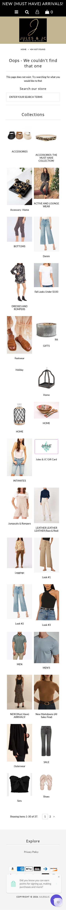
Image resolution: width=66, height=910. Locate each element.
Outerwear (19, 766)
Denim (46, 256)
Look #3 (46, 624)
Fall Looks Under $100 (46, 291)
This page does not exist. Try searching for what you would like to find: (33, 78)
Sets (19, 800)
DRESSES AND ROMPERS (19, 308)
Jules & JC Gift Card (46, 459)
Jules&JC (44, 897)
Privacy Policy (31, 851)
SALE (46, 762)
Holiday (19, 369)
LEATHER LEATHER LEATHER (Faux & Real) (46, 529)
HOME (19, 431)
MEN (19, 664)
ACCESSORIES (19, 151)
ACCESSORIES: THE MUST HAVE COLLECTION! (46, 157)
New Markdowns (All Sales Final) (46, 716)
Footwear (19, 358)
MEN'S (46, 667)
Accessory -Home (19, 209)
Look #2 (19, 623)
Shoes (46, 796)
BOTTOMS (19, 246)
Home (23, 49)
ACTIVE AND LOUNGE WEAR (46, 205)
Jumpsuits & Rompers (19, 523)
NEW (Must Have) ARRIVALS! (19, 716)
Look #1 (46, 577)
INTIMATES (19, 480)
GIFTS (46, 345)
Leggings (19, 572)
